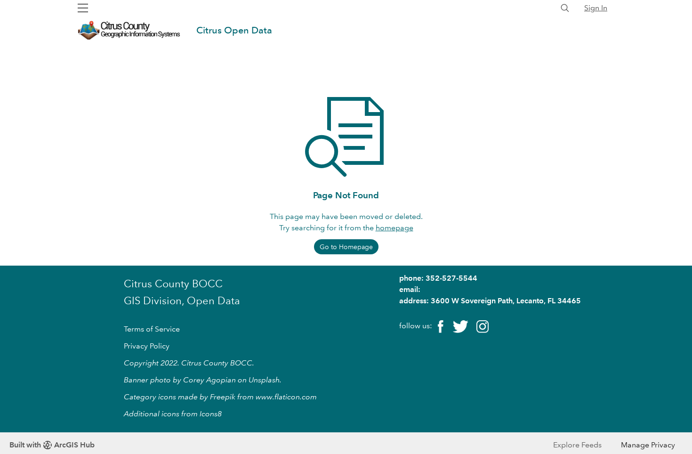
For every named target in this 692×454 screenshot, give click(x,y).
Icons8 (211, 413)
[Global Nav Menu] (83, 8)
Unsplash (264, 379)
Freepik (222, 396)
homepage (394, 227)
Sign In (595, 7)
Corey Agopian (209, 379)
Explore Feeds (577, 444)
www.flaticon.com (286, 396)
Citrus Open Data (234, 30)
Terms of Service (152, 328)
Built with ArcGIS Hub (52, 444)
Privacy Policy (146, 345)
